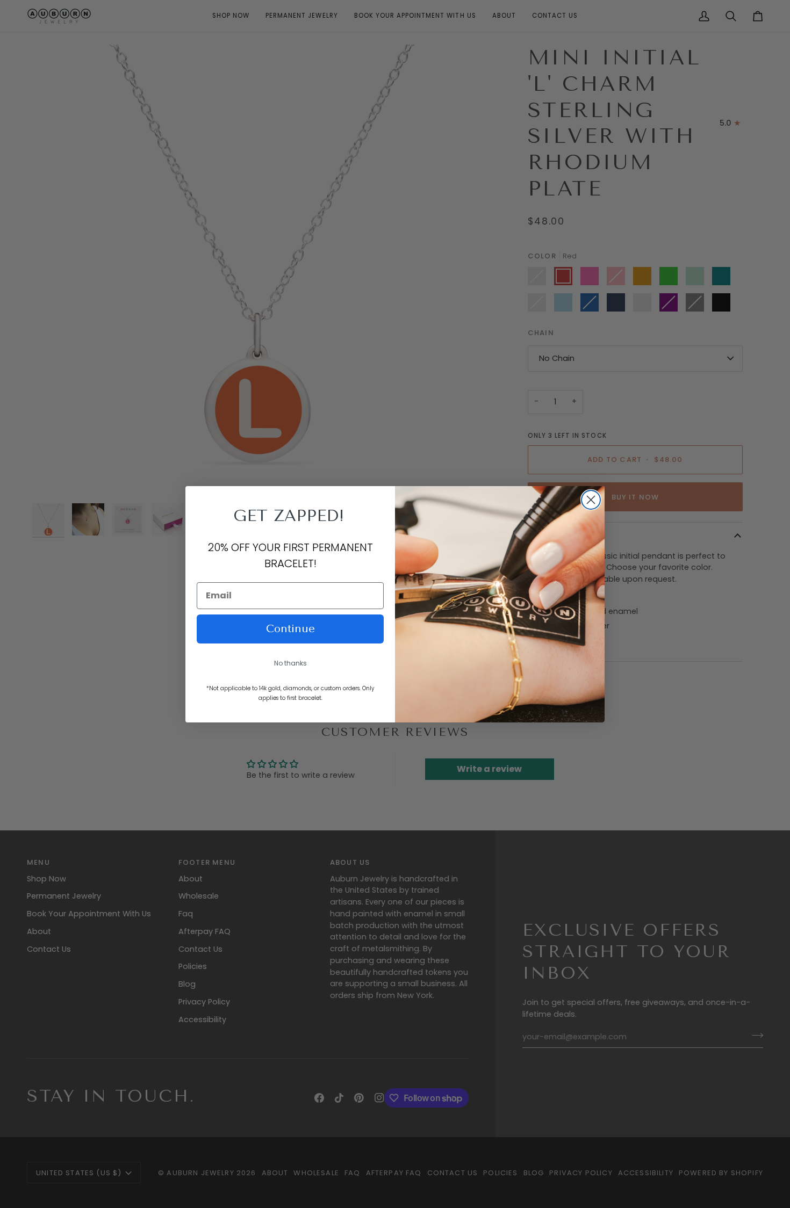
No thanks (290, 663)
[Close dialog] (590, 499)
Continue (290, 629)
